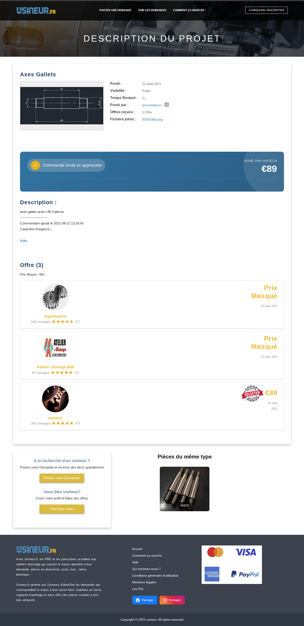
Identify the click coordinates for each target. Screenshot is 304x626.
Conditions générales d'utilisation (155, 575)
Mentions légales (144, 582)
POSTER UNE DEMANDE (115, 10)
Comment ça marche (188, 10)
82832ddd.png (152, 119)
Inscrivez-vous (62, 509)
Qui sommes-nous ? (146, 569)
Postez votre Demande (62, 478)
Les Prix (138, 589)
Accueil (137, 549)
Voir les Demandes (152, 10)
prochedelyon (152, 105)
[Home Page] (37, 10)
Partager (148, 600)
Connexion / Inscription (266, 10)
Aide (135, 562)
